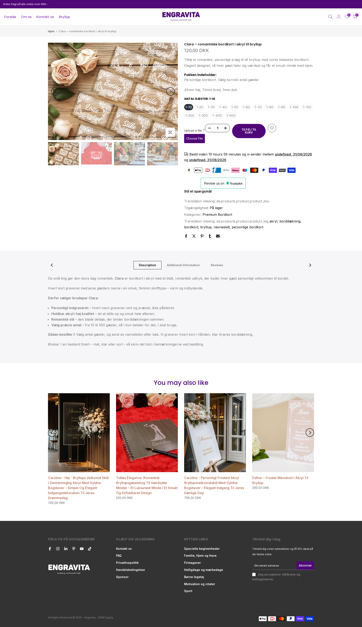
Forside (10, 16)
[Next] (170, 91)
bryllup (206, 227)
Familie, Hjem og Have (200, 555)
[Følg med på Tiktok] (90, 548)
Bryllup (64, 16)
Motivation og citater (199, 584)
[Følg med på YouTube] (82, 548)
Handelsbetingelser (130, 570)
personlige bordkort (247, 227)
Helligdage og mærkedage (203, 570)
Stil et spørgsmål (198, 191)
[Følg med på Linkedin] (66, 548)
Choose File (194, 138)
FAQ (119, 555)
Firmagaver (192, 562)
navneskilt (222, 227)
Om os (26, 16)
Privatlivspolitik (127, 562)
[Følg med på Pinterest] (74, 548)
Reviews (217, 265)
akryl (273, 221)
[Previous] (55, 91)
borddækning (289, 221)
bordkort (191, 227)
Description (147, 265)
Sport (188, 591)
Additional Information (183, 265)
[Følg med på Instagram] (58, 548)
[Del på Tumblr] (210, 236)
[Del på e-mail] (218, 236)
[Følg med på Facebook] (50, 548)
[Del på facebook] (186, 236)
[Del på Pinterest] (202, 236)
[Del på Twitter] (194, 236)
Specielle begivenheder (202, 548)
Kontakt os (45, 16)
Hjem (51, 31)
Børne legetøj (194, 577)
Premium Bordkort (217, 214)
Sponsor (122, 577)
